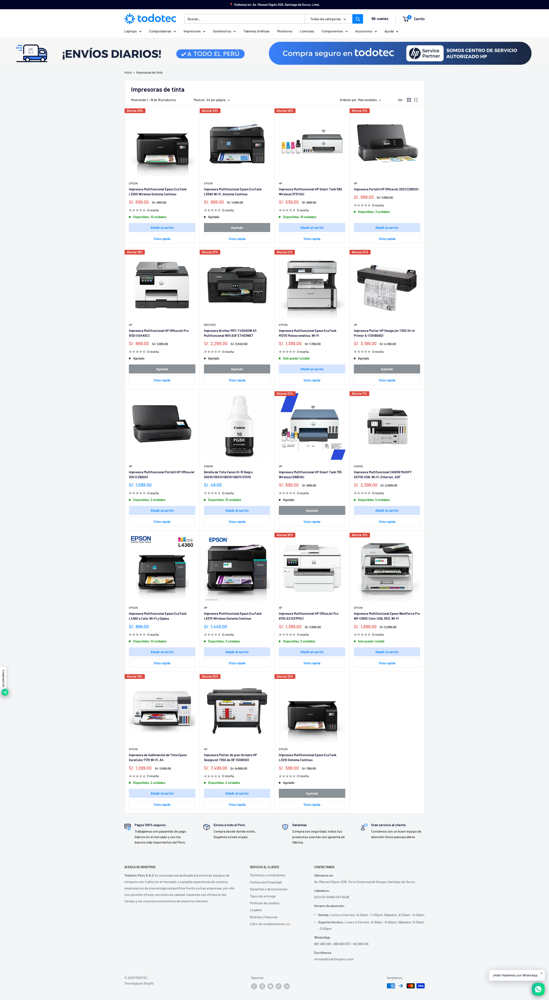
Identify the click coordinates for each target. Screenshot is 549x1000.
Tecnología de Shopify (139, 983)
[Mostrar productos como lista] (416, 100)
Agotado (237, 227)
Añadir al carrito (162, 227)
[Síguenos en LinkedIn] (287, 986)
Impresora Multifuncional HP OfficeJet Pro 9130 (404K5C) (159, 333)
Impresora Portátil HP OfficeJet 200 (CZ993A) (386, 189)
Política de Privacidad (266, 882)
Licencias (307, 31)
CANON (208, 466)
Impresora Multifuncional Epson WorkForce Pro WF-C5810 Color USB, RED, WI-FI (387, 616)
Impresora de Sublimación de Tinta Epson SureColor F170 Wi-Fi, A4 (158, 757)
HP (280, 183)
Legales (256, 910)
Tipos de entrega (262, 896)
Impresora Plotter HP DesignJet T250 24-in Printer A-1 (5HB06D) (384, 333)
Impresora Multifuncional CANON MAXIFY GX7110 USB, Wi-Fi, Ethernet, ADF (383, 474)
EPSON (133, 183)
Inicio (128, 72)
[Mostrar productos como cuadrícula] (409, 100)
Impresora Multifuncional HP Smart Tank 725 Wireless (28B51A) (310, 474)
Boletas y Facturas (264, 917)
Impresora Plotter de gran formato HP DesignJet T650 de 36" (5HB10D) (230, 757)
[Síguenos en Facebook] (254, 986)
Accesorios (363, 31)
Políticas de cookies (265, 903)
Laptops (130, 31)
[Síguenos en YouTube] (270, 986)
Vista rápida (162, 239)
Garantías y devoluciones (269, 889)
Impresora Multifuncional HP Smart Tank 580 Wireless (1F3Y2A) (310, 191)
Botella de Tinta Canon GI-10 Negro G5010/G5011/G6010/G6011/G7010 (228, 474)
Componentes (332, 31)
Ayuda (389, 31)
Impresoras (192, 31)
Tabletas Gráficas (256, 31)
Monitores (284, 31)
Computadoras (160, 31)
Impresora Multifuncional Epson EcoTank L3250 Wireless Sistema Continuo (158, 191)
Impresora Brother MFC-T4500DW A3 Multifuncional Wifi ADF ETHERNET (230, 333)
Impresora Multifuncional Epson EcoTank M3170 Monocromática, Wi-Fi (307, 333)
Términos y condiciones (267, 875)
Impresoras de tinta (149, 72)
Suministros (222, 31)
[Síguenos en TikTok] (279, 986)
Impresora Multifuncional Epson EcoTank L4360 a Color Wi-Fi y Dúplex (158, 616)
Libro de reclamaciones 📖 (270, 924)
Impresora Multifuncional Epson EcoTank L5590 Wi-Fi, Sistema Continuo (233, 191)
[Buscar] (357, 19)
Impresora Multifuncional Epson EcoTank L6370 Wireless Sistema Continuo (233, 616)
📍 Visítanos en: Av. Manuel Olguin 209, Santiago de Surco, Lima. (274, 4)
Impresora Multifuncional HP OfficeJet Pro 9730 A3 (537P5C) (308, 616)
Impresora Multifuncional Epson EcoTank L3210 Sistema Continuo (307, 757)
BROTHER (210, 324)
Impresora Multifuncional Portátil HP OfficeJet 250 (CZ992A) (162, 474)
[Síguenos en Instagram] (262, 986)
